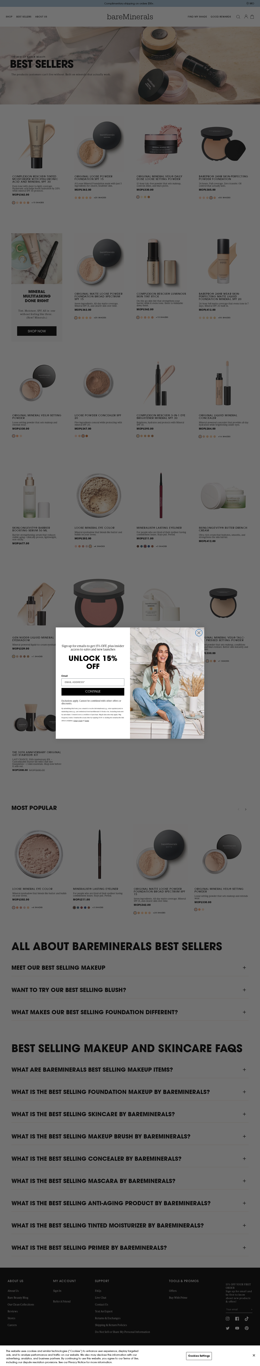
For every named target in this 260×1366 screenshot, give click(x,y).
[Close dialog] (198, 632)
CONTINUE (93, 691)
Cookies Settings (199, 1356)
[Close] (254, 1355)
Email (64, 676)
